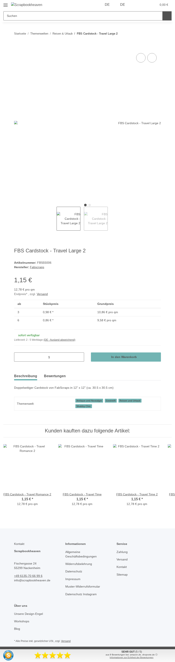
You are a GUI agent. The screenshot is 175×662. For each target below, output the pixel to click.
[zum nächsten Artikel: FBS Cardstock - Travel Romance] (156, 33)
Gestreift (111, 400)
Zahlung (122, 552)
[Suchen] (167, 15)
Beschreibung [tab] (25, 376)
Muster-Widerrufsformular (82, 586)
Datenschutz (73, 571)
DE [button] (107, 4)
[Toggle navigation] (5, 3)
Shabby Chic (83, 406)
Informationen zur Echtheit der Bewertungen (131, 657)
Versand (42, 294)
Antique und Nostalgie (89, 400)
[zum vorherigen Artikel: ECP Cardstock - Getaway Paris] (147, 33)
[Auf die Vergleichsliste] (141, 58)
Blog (17, 628)
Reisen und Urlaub (130, 400)
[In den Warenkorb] (17, 47)
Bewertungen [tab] (55, 376)
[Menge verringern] (18, 357)
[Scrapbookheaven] (26, 5)
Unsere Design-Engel (28, 613)
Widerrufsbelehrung (78, 564)
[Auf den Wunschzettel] (152, 58)
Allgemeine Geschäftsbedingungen (81, 554)
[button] (136, 4)
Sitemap (122, 574)
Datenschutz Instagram (81, 594)
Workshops (21, 621)
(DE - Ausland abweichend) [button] (59, 339)
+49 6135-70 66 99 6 (28, 576)
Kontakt (122, 567)
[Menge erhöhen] (79, 357)
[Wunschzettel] (145, 4)
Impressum (72, 579)
